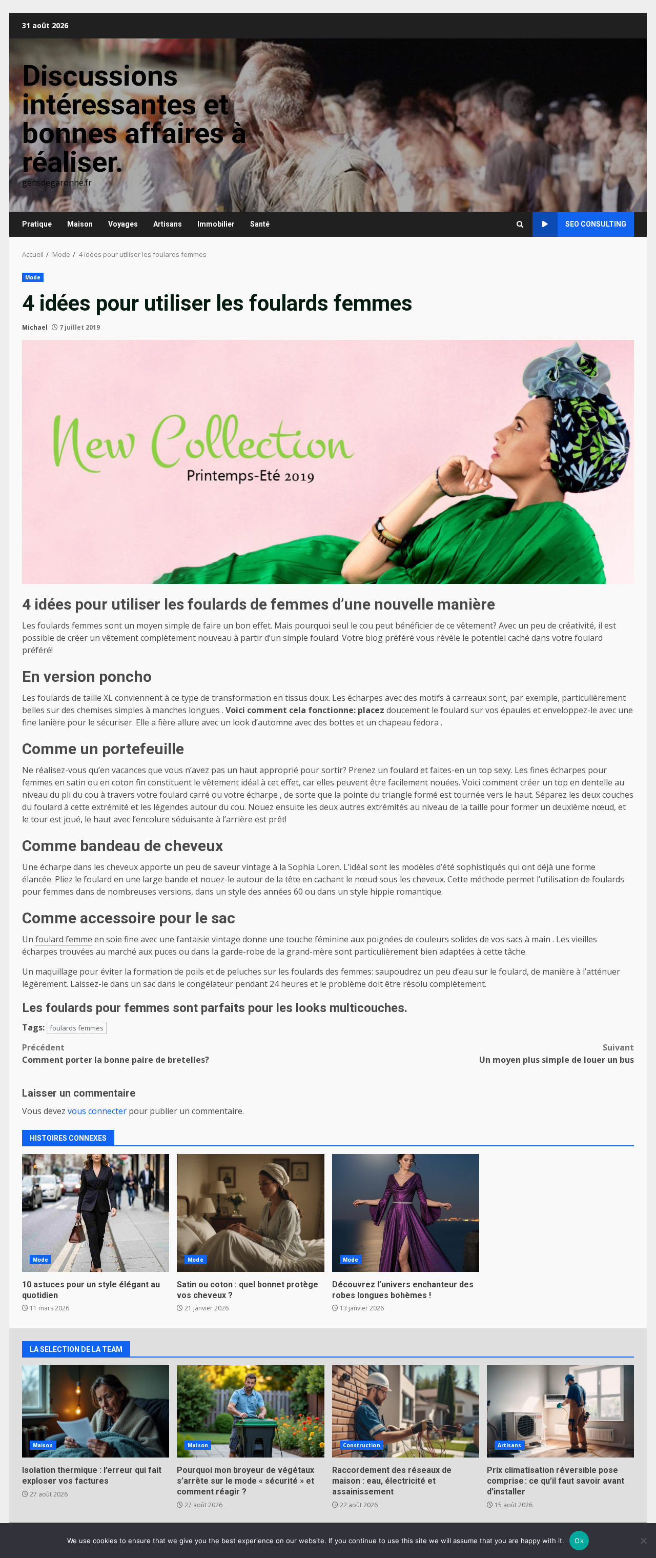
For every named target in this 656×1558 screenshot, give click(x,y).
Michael (35, 327)
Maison (80, 224)
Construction (361, 1445)
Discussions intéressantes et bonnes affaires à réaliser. (134, 119)
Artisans (167, 224)
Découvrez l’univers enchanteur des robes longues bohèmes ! (405, 1213)
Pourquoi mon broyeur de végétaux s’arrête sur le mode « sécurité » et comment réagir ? (250, 1411)
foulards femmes (77, 1028)
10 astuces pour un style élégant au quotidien (95, 1213)
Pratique (37, 224)
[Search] (520, 224)
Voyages (123, 224)
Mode (32, 277)
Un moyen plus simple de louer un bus (556, 1053)
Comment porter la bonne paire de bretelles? (115, 1053)
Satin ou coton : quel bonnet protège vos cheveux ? (250, 1213)
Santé (260, 224)
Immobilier (216, 224)
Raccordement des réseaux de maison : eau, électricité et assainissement (405, 1411)
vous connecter (97, 1111)
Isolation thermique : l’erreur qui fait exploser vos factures (95, 1411)
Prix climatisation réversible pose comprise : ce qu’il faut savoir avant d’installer (560, 1411)
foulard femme (63, 939)
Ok (579, 1540)
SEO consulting (595, 224)
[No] (643, 1540)
